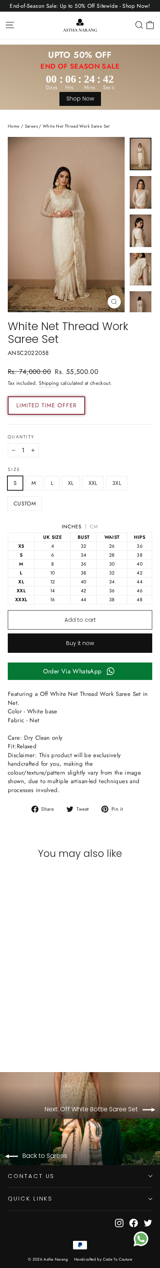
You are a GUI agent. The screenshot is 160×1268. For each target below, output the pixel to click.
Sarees (31, 126)
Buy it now (80, 643)
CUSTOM (25, 503)
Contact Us (31, 1176)
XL (71, 483)
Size (14, 469)
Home (14, 126)
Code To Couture (117, 1259)
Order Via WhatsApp (72, 671)
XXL (93, 483)
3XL (116, 483)
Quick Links (30, 1198)
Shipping (49, 383)
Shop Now (80, 98)
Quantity (21, 437)
